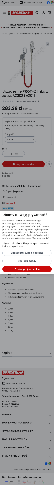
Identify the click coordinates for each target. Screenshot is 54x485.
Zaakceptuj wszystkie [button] (27, 269)
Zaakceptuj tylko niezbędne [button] (27, 252)
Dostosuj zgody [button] (27, 261)
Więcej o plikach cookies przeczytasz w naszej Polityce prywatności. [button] (25, 245)
